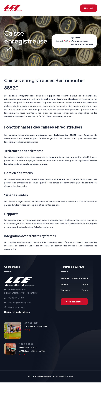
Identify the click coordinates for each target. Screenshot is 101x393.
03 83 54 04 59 (16, 297)
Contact (88, 8)
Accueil (59, 41)
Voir (26, 329)
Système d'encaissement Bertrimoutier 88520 (82, 41)
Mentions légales (16, 307)
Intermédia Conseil (63, 376)
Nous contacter (74, 301)
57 (66, 41)
